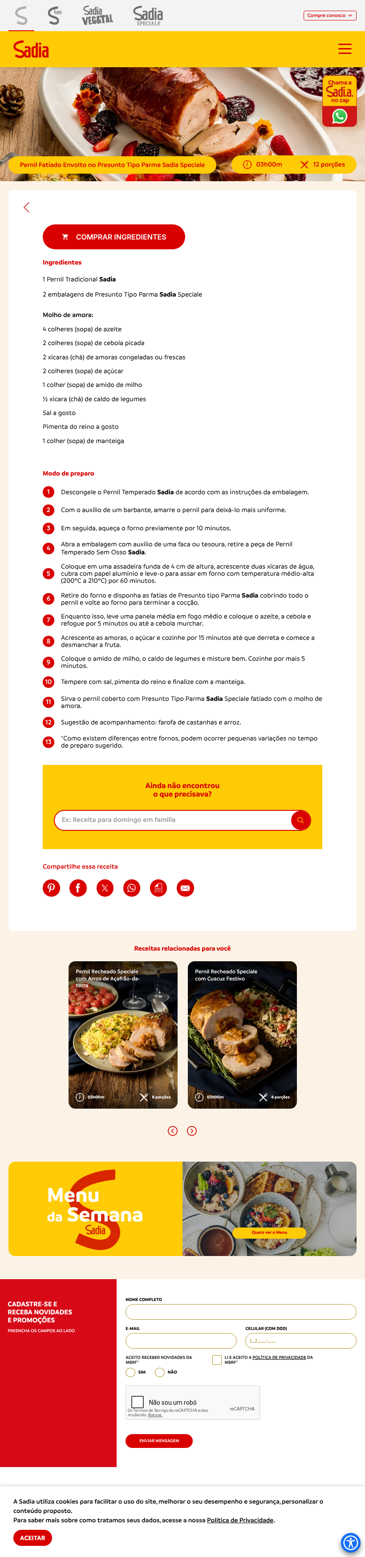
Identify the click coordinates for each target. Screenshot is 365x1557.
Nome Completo (144, 1299)
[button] (173, 1131)
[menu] (345, 49)
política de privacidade (279, 1357)
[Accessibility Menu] (351, 1543)
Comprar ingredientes (121, 236)
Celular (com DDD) (266, 1328)
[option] (123, 1035)
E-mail (133, 1328)
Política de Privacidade (240, 1520)
